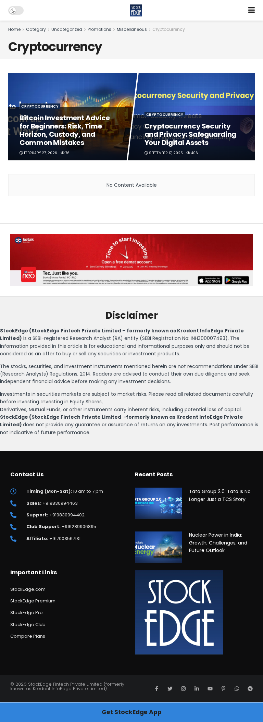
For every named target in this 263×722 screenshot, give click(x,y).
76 (67, 153)
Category (36, 29)
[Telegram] (250, 688)
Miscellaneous (132, 29)
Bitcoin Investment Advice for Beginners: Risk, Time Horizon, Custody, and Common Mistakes (65, 130)
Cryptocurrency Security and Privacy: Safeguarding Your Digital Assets (190, 134)
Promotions (99, 29)
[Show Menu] (251, 10)
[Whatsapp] (236, 688)
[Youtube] (210, 688)
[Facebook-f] (156, 688)
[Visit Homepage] (136, 10)
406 (194, 153)
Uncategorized (66, 29)
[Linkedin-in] (196, 688)
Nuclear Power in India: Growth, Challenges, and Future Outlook (218, 542)
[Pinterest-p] (223, 688)
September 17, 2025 (165, 153)
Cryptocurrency (168, 29)
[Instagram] (183, 688)
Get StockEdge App (132, 712)
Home (14, 29)
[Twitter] (170, 688)
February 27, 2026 (40, 153)
